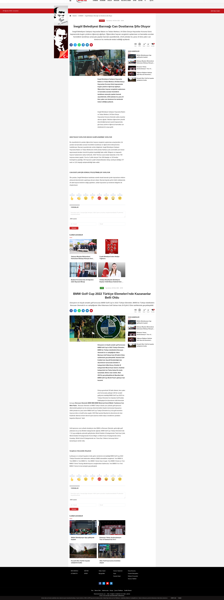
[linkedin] (87, 44)
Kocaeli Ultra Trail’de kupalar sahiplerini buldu (80, 561)
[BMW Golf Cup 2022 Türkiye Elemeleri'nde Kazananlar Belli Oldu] (97, 328)
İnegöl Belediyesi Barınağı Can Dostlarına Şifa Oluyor (98, 15)
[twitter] (75, 44)
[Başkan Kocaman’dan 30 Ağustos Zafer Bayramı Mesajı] (83, 269)
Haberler (75, 15)
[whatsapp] (79, 44)
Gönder (74, 228)
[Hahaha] (106, 195)
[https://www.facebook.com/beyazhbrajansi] (100, 583)
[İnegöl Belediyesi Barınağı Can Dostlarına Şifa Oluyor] (97, 62)
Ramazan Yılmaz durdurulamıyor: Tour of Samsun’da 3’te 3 (110, 538)
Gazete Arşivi (117, 576)
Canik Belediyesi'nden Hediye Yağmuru (109, 257)
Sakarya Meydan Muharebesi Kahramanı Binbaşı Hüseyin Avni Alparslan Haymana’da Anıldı (82, 258)
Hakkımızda (105, 590)
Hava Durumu (132, 571)
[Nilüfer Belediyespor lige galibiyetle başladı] (83, 527)
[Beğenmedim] (92, 195)
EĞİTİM (86, 571)
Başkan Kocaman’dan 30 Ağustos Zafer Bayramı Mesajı (82, 280)
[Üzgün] (119, 195)
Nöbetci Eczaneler (133, 576)
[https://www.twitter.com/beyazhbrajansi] (103, 583)
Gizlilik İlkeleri (128, 590)
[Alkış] (78, 195)
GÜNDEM (80, 15)
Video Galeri (216, 11)
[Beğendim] (72, 195)
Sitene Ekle (97, 590)
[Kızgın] (99, 195)
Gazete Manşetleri (133, 573)
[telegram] (83, 44)
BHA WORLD (74, 571)
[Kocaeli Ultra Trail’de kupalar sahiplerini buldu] (83, 550)
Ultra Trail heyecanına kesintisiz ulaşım (109, 561)
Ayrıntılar (173, 598)
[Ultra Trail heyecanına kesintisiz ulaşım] (111, 550)
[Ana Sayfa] (70, 16)
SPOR (86, 573)
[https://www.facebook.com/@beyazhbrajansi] (107, 583)
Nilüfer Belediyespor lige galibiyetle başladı (82, 538)
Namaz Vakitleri (132, 578)
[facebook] (71, 44)
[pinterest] (91, 44)
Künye (111, 590)
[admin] (111, 583)
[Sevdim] (85, 195)
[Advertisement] (83, 104)
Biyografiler (102, 573)
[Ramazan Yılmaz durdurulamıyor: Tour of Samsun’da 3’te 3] (111, 527)
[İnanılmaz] (113, 195)
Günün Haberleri (117, 571)
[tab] (75, 207)
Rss (92, 590)
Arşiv (114, 573)
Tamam (179, 598)
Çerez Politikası (118, 590)
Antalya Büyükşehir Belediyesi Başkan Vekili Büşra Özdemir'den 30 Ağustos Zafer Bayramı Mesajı (111, 281)
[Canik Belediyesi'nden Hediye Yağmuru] (111, 246)
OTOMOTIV (74, 573)
